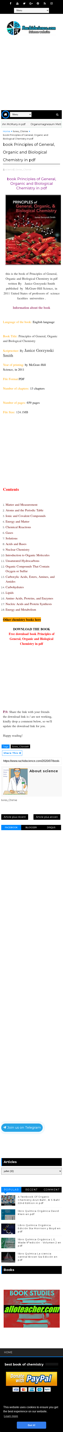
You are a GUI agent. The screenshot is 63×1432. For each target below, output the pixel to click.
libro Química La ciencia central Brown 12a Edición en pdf (37, 1256)
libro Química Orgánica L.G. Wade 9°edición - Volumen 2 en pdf (39, 1242)
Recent (31, 1189)
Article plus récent (15, 817)
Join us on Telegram (23, 1127)
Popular (11, 1189)
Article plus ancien (47, 817)
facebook (11, 827)
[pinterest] (38, 3)
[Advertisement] (31, 73)
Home (6, 131)
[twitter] (24, 3)
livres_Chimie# (20, 746)
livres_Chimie (20, 131)
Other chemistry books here (22, 619)
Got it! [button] (31, 1425)
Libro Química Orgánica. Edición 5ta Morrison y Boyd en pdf (39, 1228)
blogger (31, 827)
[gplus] (31, 3)
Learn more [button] (11, 1416)
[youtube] (17, 3)
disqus (51, 827)
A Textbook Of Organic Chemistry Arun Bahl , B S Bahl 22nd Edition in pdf (39, 1199)
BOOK (45, 629)
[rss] (44, 3)
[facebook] (10, 3)
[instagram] (51, 3)
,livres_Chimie (23, 169)
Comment (52, 1189)
